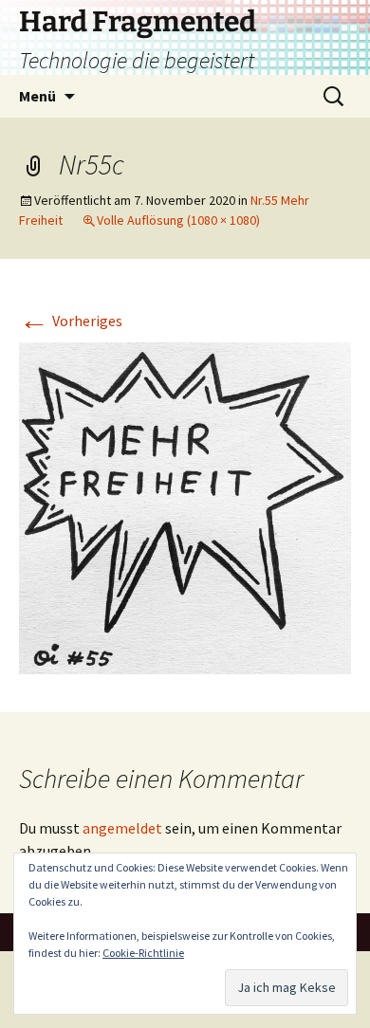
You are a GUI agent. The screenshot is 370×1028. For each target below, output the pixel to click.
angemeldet (122, 827)
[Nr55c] (185, 506)
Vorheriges (70, 320)
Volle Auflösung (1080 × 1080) (178, 220)
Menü (37, 95)
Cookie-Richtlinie (143, 952)
